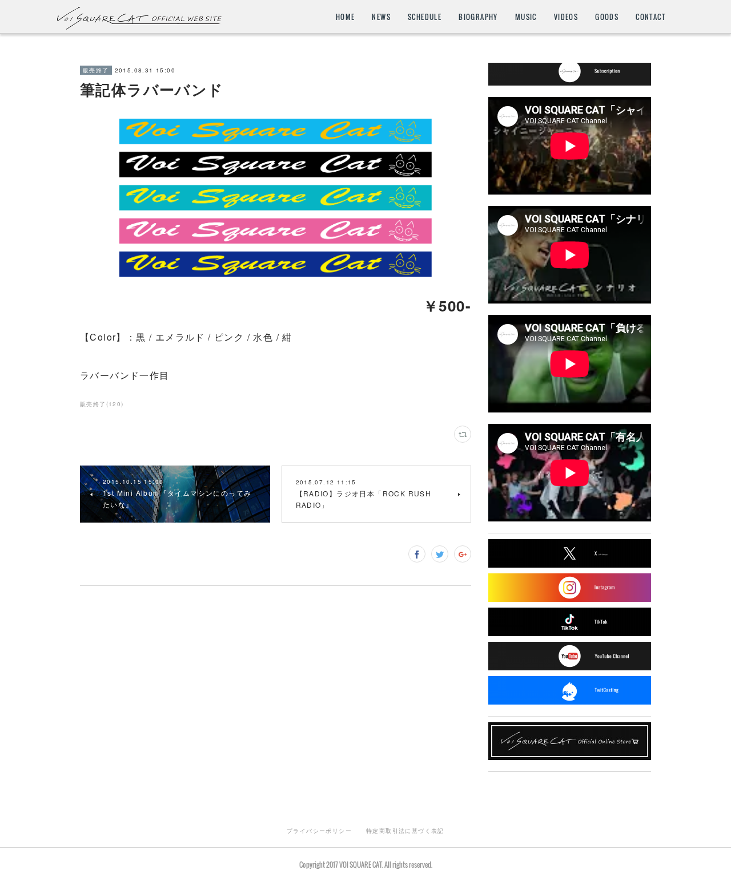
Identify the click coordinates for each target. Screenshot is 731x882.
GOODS (606, 17)
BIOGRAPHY (478, 17)
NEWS (381, 17)
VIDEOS (566, 17)
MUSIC (526, 17)
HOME (345, 17)
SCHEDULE (424, 17)
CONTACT (650, 17)
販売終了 (96, 70)
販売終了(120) (102, 404)
